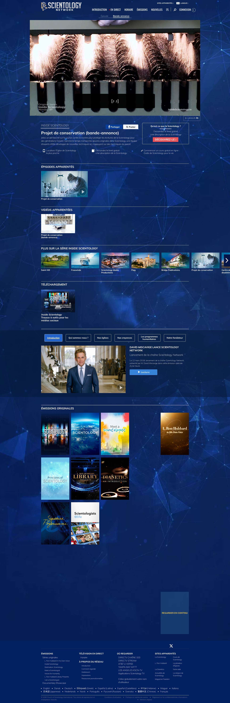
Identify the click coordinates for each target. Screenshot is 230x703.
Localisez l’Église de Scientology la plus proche (61, 151)
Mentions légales (146, 701)
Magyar (164, 689)
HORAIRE (128, 10)
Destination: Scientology (54, 669)
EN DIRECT (116, 10)
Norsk (82, 693)
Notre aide (177, 671)
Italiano (175, 689)
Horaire (83, 659)
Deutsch (69, 689)
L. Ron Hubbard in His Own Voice (57, 662)
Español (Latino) (105, 689)
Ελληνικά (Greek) (85, 689)
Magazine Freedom (162, 681)
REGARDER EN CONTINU (175, 613)
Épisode (104, 16)
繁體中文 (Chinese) (147, 693)
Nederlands (70, 693)
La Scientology (160, 658)
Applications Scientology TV (131, 675)
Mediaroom (86, 673)
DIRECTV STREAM (127, 662)
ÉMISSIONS (142, 10)
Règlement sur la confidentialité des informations (169, 699)
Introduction (86, 667)
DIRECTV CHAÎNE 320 (129, 659)
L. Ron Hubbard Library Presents (57, 678)
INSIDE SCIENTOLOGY (55, 125)
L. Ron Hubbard (161, 665)
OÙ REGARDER (125, 655)
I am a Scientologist (52, 681)
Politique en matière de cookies (137, 699)
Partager (115, 127)
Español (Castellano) (127, 689)
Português (94, 693)
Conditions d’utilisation (112, 699)
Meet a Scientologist (52, 672)
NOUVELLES (156, 10)
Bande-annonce (121, 16)
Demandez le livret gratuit (111, 151)
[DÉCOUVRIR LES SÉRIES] (55, 434)
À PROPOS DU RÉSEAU (91, 663)
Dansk (57, 689)
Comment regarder (89, 670)
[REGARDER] (55, 478)
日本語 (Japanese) (51, 693)
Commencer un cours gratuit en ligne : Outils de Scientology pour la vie (161, 151)
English (46, 689)
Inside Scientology (51, 665)
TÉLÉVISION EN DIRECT (91, 655)
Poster (132, 127)
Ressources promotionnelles (92, 680)
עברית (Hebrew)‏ (148, 689)
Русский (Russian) (112, 693)
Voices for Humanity (52, 675)
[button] (3, 260)
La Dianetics (159, 671)
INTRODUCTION (99, 10)
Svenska (129, 693)
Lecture (145, 372)
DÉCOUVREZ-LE (165, 139)
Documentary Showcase (54, 684)
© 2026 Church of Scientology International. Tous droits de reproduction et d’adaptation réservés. (68, 700)
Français (164, 693)
